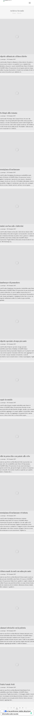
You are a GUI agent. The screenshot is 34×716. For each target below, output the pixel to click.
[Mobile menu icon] (30, 3)
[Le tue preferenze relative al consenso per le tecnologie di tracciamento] (31, 713)
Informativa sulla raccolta (10, 714)
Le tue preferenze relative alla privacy (18, 711)
